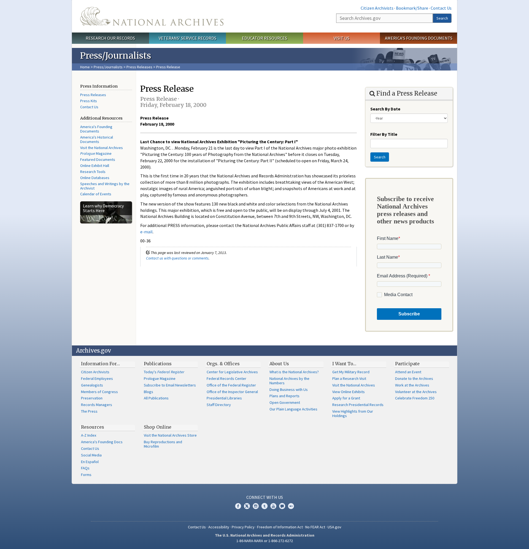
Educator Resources (264, 38)
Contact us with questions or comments (177, 258)
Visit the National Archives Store (170, 435)
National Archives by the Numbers (289, 380)
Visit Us (341, 38)
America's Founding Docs (102, 441)
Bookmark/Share (412, 8)
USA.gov (334, 526)
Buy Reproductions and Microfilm (163, 444)
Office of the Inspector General (232, 391)
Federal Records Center (226, 378)
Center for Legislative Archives (232, 371)
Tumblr (264, 506)
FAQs (85, 468)
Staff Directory (219, 404)
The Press (89, 411)
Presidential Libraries (224, 398)
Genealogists (92, 385)
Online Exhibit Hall (94, 165)
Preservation (91, 398)
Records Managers (96, 404)
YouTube (273, 506)
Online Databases (94, 177)
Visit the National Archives (101, 147)
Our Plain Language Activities (293, 409)
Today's (164, 371)
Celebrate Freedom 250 (414, 398)
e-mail (146, 231)
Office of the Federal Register (231, 385)
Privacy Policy (243, 526)
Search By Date (385, 109)
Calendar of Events (95, 193)
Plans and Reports (284, 395)
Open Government (284, 402)
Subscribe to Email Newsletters (170, 385)
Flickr (291, 506)
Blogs (148, 391)
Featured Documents (97, 159)
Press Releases (139, 66)
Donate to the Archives (414, 378)
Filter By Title (383, 134)
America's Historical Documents (96, 139)
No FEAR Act (315, 526)
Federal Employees (97, 378)
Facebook (238, 506)
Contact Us (441, 8)
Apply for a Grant (346, 398)
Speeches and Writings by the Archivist (104, 186)
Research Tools (93, 171)
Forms (86, 474)
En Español (90, 461)
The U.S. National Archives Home (151, 16)
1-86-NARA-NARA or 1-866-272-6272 (264, 540)
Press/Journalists (108, 66)
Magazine (96, 153)
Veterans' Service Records (187, 38)
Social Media (91, 455)
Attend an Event (408, 371)
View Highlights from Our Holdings (352, 413)
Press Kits (88, 100)
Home (85, 66)
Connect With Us (264, 497)
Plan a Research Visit (349, 378)
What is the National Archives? (294, 371)
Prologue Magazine (160, 378)
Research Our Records (110, 38)
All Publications (156, 398)
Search (442, 18)
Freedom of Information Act (280, 526)
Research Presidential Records (358, 404)
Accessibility (218, 526)
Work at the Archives (412, 385)
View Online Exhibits (348, 391)
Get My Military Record (350, 371)
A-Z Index (88, 435)
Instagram (255, 506)
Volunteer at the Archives (416, 391)
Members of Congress (99, 391)
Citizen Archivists (377, 8)
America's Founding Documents (418, 38)
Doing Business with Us (288, 389)
